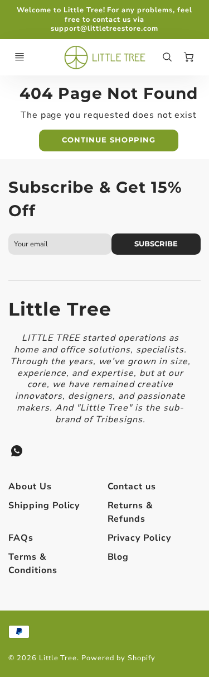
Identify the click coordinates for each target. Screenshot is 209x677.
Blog (118, 557)
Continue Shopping (108, 140)
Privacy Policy (139, 538)
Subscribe (156, 244)
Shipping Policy (44, 505)
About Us (30, 486)
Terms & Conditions (32, 563)
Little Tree (59, 309)
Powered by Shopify (118, 658)
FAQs (20, 538)
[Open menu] (19, 57)
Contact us (132, 486)
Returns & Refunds (131, 512)
